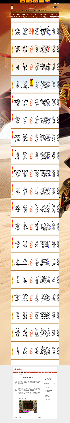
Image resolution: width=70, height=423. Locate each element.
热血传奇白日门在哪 (46, 383)
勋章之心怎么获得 (46, 384)
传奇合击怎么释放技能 (46, 387)
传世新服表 (47, 372)
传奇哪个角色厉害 (46, 395)
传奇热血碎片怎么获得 (38, 417)
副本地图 (23, 372)
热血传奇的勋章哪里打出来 (47, 391)
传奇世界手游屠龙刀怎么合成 (47, 378)
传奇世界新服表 (52, 372)
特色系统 (30, 372)
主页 (16, 372)
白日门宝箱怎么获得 (46, 396)
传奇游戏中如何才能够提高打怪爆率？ (48, 390)
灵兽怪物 (27, 372)
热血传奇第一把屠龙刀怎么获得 (47, 379)
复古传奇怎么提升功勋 (18, 417)
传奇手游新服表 (43, 372)
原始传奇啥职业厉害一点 (47, 399)
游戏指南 (19, 372)
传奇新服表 (38, 372)
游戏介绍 (34, 372)
